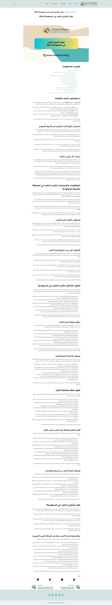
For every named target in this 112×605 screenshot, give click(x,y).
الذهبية (61, 116)
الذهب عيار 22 (77, 139)
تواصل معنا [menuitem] (62, 3)
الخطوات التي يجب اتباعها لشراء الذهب (66, 79)
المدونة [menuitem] (46, 3)
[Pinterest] (50, 579)
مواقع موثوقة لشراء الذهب (69, 82)
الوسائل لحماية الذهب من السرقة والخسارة (65, 89)
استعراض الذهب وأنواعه (72, 70)
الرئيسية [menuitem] (76, 3)
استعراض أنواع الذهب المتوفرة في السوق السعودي (64, 72)
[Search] (14, 3)
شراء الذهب (55, 509)
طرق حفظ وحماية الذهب (72, 86)
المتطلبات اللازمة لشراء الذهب (68, 77)
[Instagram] (56, 595)
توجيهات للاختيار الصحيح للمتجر (68, 84)
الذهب (73, 102)
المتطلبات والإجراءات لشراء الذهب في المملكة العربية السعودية (64, 75)
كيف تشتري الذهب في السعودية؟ (70, 91)
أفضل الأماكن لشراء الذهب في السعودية (69, 80)
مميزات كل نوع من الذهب (69, 74)
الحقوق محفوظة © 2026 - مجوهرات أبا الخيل (56, 602)
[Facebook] (74, 579)
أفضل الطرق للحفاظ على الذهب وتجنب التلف (65, 87)
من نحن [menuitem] (70, 3)
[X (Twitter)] (62, 579)
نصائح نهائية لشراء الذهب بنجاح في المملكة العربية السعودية (62, 92)
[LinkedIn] (38, 579)
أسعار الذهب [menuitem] (54, 3)
